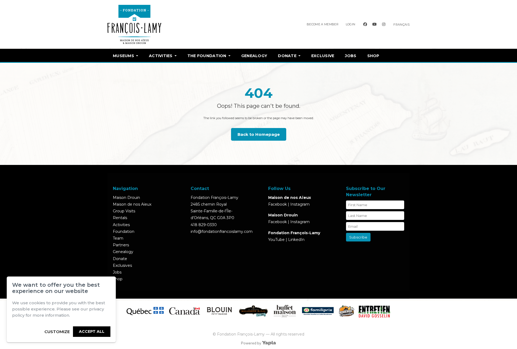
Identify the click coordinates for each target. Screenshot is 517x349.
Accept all (91, 331)
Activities (161, 55)
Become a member (322, 24)
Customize (57, 331)
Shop (373, 55)
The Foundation (206, 55)
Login (350, 24)
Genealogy (254, 55)
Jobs (350, 55)
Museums (123, 55)
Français (401, 24)
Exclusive (322, 55)
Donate (287, 55)
